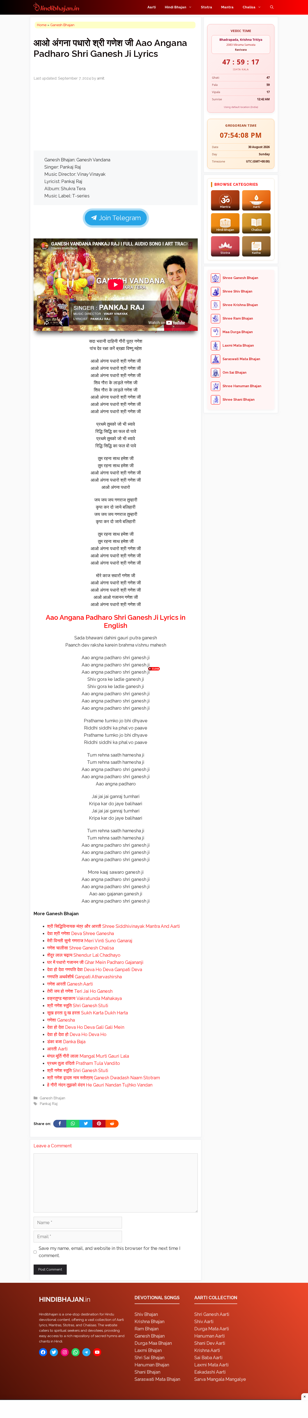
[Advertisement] (154, 708)
